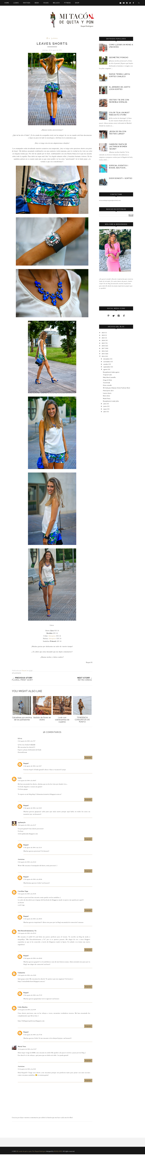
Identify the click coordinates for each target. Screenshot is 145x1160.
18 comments (16, 673)
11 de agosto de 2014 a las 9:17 (26, 741)
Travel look (106, 383)
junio (105, 406)
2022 (103, 335)
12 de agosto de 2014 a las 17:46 (32, 1035)
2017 (103, 348)
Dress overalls (107, 385)
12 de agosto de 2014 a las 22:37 (27, 1049)
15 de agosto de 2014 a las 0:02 (27, 1069)
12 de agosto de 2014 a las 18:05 (32, 919)
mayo (105, 409)
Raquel (26, 763)
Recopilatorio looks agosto (111, 372)
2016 (103, 351)
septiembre (107, 367)
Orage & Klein (107, 380)
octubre (106, 364)
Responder (88, 757)
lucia (20, 778)
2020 (103, 340)
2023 (103, 333)
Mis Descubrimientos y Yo (27, 931)
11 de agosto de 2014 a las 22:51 (32, 847)
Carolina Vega (23, 891)
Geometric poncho (118, 57)
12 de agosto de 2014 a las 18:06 (32, 879)
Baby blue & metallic (109, 377)
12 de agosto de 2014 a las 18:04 (32, 958)
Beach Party (106, 398)
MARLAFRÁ (58, 1151)
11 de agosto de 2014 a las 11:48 (32, 808)
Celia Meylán (22, 1007)
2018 (103, 346)
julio (105, 404)
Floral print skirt (108, 390)
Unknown (21, 973)
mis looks (52, 38)
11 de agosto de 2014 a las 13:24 (27, 862)
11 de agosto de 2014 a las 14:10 (27, 894)
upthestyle (21, 822)
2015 (103, 354)
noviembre (106, 362)
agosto (105, 369)
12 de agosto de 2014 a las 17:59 (32, 995)
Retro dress (106, 396)
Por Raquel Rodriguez (39, 1151)
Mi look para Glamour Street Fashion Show (116, 388)
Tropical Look (107, 375)
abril (105, 412)
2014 (103, 356)
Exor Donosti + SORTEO (120, 178)
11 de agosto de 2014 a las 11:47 (32, 766)
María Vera (22, 1046)
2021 (103, 338)
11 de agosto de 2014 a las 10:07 (27, 780)
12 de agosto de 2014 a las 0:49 (27, 1010)
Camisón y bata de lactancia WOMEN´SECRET (118, 146)
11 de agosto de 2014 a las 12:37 (27, 825)
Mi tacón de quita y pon (24, 1151)
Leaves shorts (107, 393)
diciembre (106, 359)
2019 (103, 343)
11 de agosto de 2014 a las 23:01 (27, 975)
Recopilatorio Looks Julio (111, 401)
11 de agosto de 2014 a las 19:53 (27, 933)
